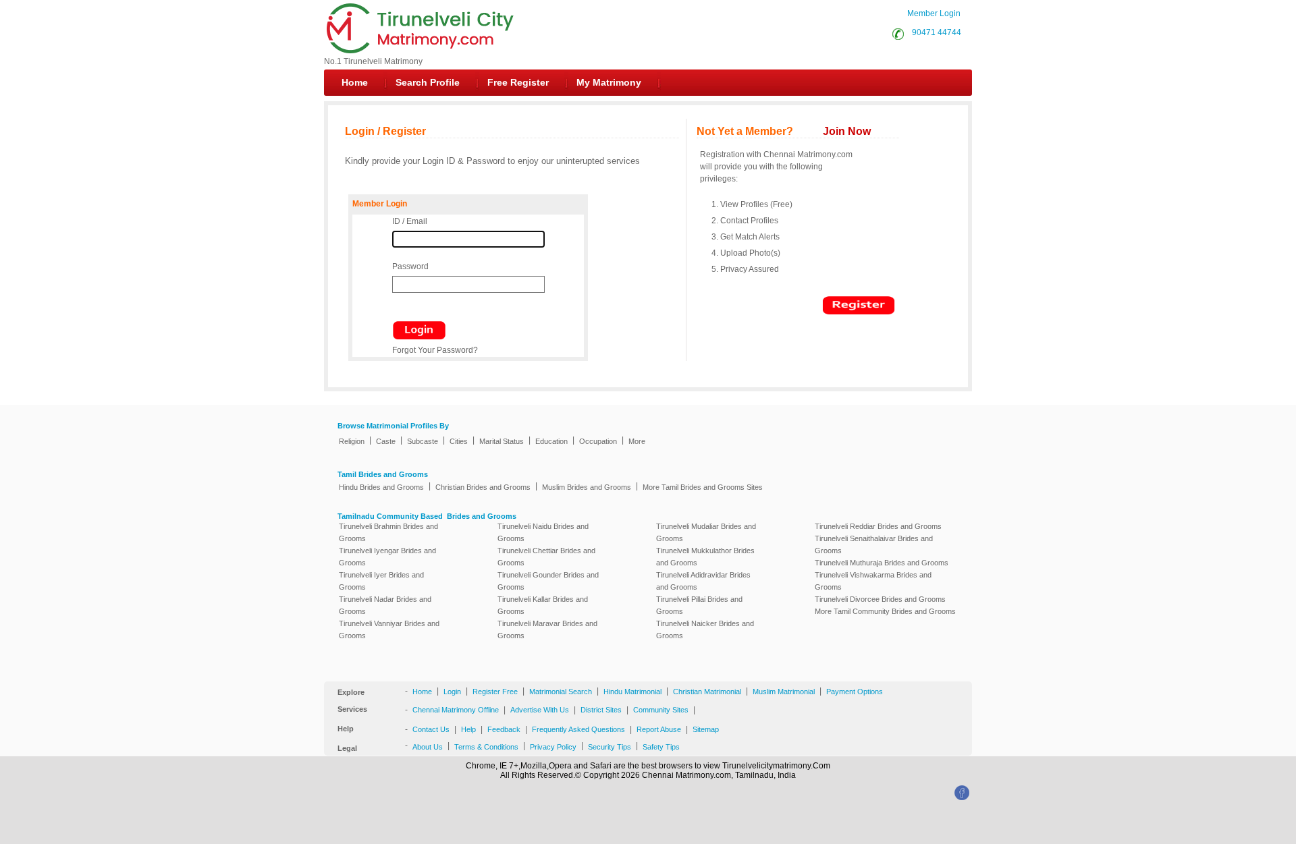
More (636, 441)
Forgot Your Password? (435, 350)
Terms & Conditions (486, 747)
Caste (386, 441)
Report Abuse (659, 729)
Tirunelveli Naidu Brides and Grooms (543, 532)
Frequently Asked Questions (578, 729)
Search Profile (428, 82)
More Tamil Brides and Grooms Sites (703, 487)
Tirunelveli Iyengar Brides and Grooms (387, 556)
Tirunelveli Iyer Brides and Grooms (381, 581)
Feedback (503, 729)
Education (551, 441)
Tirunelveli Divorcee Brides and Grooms (880, 599)
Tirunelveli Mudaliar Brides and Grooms (706, 532)
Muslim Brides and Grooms (586, 487)
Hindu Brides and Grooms (381, 487)
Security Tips (609, 747)
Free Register (518, 82)
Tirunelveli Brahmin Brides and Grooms (388, 532)
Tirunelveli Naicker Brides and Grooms (705, 629)
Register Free (495, 691)
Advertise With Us (539, 710)
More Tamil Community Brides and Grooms (885, 611)
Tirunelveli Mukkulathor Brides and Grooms (705, 556)
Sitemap (706, 729)
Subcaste (422, 441)
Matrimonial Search (560, 691)
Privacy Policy (553, 747)
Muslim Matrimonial (784, 691)
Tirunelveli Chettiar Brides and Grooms (546, 556)
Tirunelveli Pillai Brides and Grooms (699, 605)
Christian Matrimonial (707, 691)
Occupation (598, 441)
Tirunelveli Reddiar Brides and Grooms (878, 526)
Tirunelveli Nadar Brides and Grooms (385, 605)
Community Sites (660, 710)
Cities (459, 441)
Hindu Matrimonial (632, 691)
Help (468, 729)
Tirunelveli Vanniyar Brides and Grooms (389, 629)
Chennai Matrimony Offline (455, 710)
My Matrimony (608, 82)
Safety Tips (661, 747)
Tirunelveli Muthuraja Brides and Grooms (881, 563)
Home (355, 82)
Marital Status (501, 441)
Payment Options (854, 691)
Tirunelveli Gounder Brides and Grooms (548, 581)
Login (452, 691)
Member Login (934, 13)
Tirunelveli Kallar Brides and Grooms (542, 605)
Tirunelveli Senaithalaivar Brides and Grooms (874, 544)
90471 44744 (934, 32)
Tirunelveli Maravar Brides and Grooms (547, 629)
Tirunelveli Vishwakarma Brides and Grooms (873, 581)
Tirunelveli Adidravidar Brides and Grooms (703, 581)
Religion (351, 441)
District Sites (601, 710)
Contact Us (431, 729)
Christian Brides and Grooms (483, 487)
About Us (427, 747)
